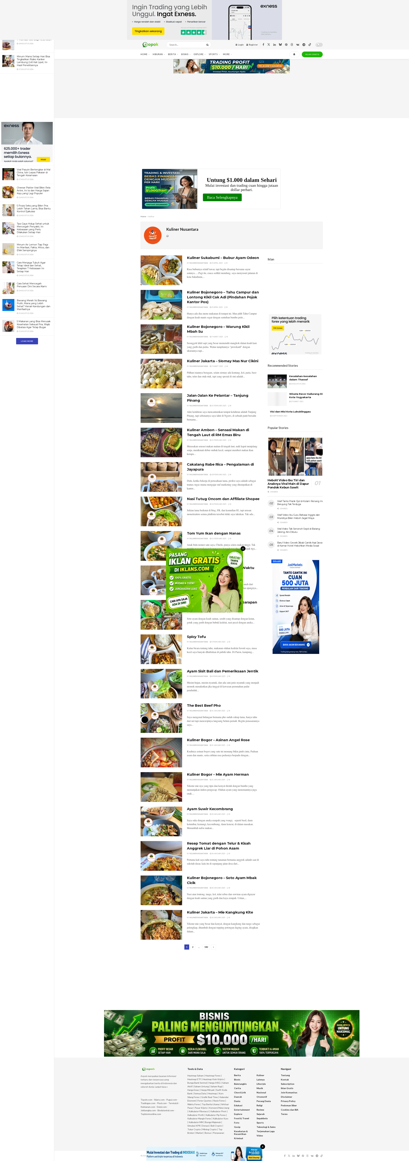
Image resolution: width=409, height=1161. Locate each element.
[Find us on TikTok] (310, 45)
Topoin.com (146, 1099)
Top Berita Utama (210, 1104)
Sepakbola (262, 1118)
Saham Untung (201, 1086)
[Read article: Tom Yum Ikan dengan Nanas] (161, 546)
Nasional (261, 1092)
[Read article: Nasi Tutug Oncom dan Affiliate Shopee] (161, 511)
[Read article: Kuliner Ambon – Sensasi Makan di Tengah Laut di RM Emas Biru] (161, 442)
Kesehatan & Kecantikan (241, 1132)
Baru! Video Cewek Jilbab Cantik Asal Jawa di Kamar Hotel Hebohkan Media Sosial (299, 544)
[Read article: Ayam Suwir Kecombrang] (161, 821)
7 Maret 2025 (217, 337)
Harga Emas (193, 1090)
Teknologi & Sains (266, 1127)
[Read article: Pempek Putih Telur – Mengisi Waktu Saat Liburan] (161, 580)
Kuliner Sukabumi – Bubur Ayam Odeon (223, 258)
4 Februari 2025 (218, 676)
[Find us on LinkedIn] (274, 45)
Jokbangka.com (148, 1110)
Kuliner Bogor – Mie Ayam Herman (218, 774)
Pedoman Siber (289, 1105)
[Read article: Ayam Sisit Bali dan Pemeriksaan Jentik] (161, 684)
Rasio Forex (219, 1100)
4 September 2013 (279, 416)
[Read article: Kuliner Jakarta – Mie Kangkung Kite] (161, 925)
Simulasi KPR (193, 1125)
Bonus (208, 1132)
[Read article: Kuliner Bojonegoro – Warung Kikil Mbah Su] (161, 339)
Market (200, 1132)
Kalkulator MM (196, 1122)
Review (260, 1109)
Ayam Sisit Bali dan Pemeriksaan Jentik (222, 671)
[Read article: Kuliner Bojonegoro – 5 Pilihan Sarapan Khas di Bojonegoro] (161, 615)
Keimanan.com (148, 1106)
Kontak (285, 1079)
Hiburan (158, 54)
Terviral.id (173, 1103)
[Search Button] (208, 44)
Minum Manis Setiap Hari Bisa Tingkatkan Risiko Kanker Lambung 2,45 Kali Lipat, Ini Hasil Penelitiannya (33, 61)
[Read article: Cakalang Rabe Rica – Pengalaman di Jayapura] (161, 477)
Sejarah (261, 1114)
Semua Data (200, 1093)
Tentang (285, 1075)
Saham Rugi (216, 1086)
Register (253, 44)
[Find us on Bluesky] (280, 45)
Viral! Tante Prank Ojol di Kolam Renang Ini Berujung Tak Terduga (300, 503)
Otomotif (262, 1096)
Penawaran (218, 1132)
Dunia (237, 1101)
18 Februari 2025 (218, 474)
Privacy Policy (288, 1101)
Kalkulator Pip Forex (216, 1115)
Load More (27, 341)
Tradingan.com (148, 1103)
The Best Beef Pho (204, 705)
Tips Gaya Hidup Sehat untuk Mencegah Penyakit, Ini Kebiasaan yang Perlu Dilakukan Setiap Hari (33, 228)
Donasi (205, 1125)
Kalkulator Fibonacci (199, 1111)
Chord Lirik (240, 1092)
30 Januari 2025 (218, 814)
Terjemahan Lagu (266, 1131)
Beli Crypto (216, 1125)
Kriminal (238, 1138)
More (226, 54)
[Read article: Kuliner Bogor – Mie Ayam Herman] (161, 787)
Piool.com (162, 1103)
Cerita (237, 1088)
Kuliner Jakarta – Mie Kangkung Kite (220, 912)
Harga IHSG (214, 1082)
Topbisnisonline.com (151, 1114)
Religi (259, 1105)
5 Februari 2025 (218, 642)
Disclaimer (286, 1096)
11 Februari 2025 (218, 538)
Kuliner (260, 1075)
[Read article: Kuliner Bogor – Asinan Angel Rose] (161, 752)
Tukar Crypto (194, 1129)
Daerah (238, 1096)
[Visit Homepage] (151, 44)
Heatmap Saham (195, 1075)
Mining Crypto (209, 1129)
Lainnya (261, 1079)
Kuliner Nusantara (199, 263)
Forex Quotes (205, 1100)
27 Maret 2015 (297, 401)
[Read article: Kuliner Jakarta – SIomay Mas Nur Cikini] (161, 373)
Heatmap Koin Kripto (213, 1079)
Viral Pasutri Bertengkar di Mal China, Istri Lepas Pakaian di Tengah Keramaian (33, 172)
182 (206, 947)
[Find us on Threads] (292, 45)
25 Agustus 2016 (298, 384)
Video (260, 1135)
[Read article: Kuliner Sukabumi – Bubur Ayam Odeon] (161, 270)
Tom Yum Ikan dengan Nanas (214, 533)
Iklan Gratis (287, 1088)
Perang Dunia (264, 1101)
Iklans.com (159, 1099)
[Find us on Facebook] (263, 45)
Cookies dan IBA (289, 1109)
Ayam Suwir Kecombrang (210, 809)
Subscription (287, 1083)
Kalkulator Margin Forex (199, 1118)
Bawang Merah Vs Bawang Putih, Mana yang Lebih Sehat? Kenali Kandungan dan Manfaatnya (33, 305)
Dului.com (162, 1106)
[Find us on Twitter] (268, 45)
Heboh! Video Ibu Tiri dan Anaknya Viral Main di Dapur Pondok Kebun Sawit (288, 484)
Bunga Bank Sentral (197, 1082)
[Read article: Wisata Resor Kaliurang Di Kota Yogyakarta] (277, 399)
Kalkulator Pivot (218, 1111)
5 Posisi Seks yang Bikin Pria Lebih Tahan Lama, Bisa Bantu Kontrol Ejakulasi (34, 208)
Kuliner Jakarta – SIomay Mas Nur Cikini (222, 361)
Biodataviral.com (166, 1110)
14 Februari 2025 (218, 504)
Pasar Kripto (201, 1107)
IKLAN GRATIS (312, 54)
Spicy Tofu (196, 637)
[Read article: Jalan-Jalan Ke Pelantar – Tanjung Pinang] (161, 408)
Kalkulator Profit (195, 1115)
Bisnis (185, 54)
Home (144, 54)
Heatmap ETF (194, 1079)
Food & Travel (241, 1118)
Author (151, 216)
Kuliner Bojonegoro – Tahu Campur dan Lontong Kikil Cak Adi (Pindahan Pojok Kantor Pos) (223, 297)
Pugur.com (171, 1099)
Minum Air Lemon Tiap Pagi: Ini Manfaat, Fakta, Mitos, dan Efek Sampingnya (33, 247)
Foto (236, 1122)
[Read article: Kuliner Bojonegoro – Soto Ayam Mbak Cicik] (161, 890)
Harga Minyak (207, 1090)
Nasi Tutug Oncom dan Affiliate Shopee (223, 499)
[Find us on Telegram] (303, 45)
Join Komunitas (289, 1092)
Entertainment (242, 1109)
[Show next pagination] (213, 947)
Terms (284, 1114)
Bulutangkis (240, 1083)
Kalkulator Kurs (220, 1118)
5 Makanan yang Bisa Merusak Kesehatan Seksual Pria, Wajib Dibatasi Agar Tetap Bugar (33, 324)
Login (240, 44)
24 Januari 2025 (218, 853)
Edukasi (238, 1105)
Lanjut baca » (161, 1086)
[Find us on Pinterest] (286, 45)
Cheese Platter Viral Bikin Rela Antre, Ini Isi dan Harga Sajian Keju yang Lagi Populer (33, 190)
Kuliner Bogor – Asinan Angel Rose (218, 740)
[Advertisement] (27, 98)
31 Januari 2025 (218, 711)
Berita (172, 54)
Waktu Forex (193, 1104)
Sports (213, 54)
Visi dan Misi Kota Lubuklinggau (290, 411)
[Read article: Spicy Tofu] (161, 649)
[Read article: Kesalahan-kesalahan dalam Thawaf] (277, 381)
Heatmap (212, 1093)
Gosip (237, 1127)
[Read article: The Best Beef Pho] (161, 718)
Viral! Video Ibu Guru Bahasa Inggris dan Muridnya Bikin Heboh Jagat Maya (298, 516)
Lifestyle (261, 1083)
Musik (260, 1088)
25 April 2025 (217, 263)
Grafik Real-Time (209, 1097)
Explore (199, 54)
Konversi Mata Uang (219, 1107)
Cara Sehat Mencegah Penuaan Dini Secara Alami (32, 285)
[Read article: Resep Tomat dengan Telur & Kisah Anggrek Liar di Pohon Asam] (161, 856)
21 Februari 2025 (218, 405)
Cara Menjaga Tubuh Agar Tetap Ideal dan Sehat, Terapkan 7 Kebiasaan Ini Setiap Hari (31, 267)
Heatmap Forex (212, 1075)
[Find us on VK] (297, 45)
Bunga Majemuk (213, 1122)
